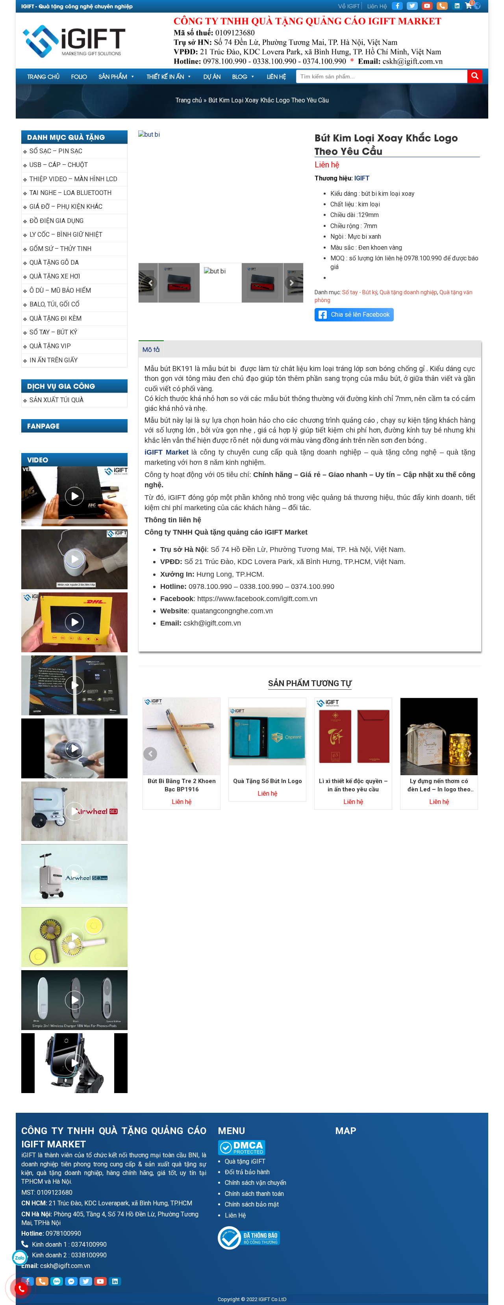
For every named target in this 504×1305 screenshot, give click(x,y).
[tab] (151, 348)
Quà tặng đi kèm (56, 318)
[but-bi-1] (221, 196)
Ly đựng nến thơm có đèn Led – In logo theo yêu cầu (439, 786)
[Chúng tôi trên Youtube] (427, 6)
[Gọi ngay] (442, 6)
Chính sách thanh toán (254, 1193)
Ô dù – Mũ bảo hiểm (60, 290)
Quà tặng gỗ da (54, 262)
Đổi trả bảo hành (247, 1172)
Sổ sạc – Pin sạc (56, 151)
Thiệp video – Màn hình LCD (73, 179)
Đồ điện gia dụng (56, 221)
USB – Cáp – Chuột (59, 165)
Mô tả (151, 349)
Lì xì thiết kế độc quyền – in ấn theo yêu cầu (353, 785)
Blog (239, 76)
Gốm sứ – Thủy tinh (60, 248)
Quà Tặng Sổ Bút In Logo (267, 781)
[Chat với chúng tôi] (20, 1258)
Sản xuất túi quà (56, 400)
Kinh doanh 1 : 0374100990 (68, 1244)
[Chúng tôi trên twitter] (412, 6)
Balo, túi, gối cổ (55, 304)
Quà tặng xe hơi (55, 276)
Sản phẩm (113, 76)
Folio (79, 76)
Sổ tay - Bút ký (359, 292)
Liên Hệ (377, 5)
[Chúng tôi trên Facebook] (397, 6)
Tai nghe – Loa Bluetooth (70, 193)
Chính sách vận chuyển (255, 1182)
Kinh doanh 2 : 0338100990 (68, 1255)
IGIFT (362, 178)
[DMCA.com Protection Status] (271, 1147)
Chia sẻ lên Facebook (360, 314)
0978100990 (63, 1233)
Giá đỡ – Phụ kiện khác (66, 206)
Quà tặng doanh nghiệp (408, 292)
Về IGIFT (348, 5)
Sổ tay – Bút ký (53, 332)
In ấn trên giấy (54, 360)
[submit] (474, 76)
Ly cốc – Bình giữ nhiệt (66, 234)
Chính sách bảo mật (252, 1204)
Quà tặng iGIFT (245, 1161)
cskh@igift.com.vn (65, 1266)
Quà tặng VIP (50, 346)
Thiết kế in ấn (165, 76)
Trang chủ (43, 76)
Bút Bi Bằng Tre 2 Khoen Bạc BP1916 (182, 785)
